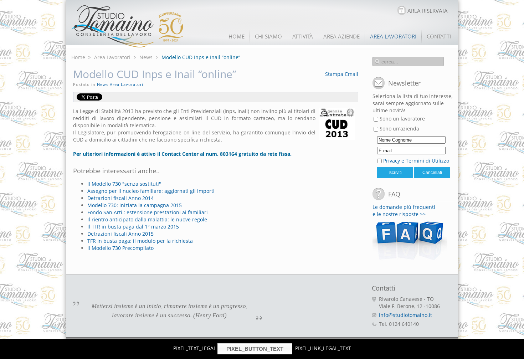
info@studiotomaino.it (405, 315)
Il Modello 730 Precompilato (120, 248)
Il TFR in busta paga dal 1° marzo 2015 (133, 226)
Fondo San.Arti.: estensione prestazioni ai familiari (147, 212)
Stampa (334, 74)
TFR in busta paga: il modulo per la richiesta (140, 240)
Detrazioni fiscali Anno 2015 (120, 233)
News (146, 57)
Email (351, 74)
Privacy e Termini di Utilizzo (416, 160)
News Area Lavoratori (120, 84)
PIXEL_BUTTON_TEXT (254, 349)
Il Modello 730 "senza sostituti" (124, 183)
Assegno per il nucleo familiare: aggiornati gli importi (151, 191)
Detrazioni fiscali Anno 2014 (120, 198)
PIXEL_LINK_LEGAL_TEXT (323, 348)
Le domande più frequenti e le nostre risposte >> (404, 210)
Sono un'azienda (398, 128)
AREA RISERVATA (427, 10)
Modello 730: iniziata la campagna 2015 (134, 205)
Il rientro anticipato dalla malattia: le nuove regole (147, 219)
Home (78, 57)
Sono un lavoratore (401, 118)
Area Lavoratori (112, 57)
